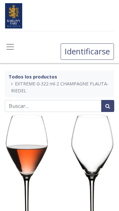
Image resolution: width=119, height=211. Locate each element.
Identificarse (87, 51)
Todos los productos (33, 77)
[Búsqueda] (107, 106)
